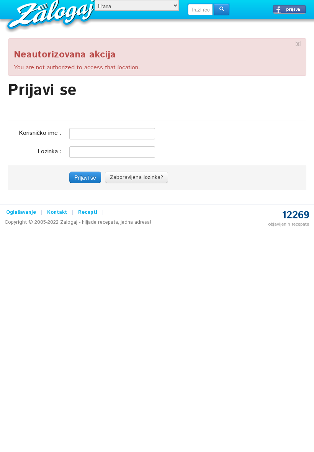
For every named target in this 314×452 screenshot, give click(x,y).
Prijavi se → (289, 9)
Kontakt (57, 212)
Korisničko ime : (40, 133)
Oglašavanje (21, 212)
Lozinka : (50, 151)
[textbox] (200, 9)
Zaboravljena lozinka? (136, 177)
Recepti (87, 212)
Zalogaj (52, 13)
